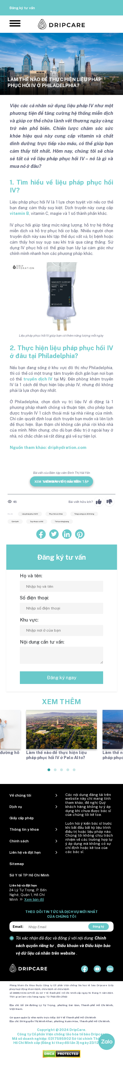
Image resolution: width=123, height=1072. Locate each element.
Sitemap (16, 864)
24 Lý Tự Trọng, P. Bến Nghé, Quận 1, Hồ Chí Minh (28, 894)
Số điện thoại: (34, 597)
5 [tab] (74, 772)
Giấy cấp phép (21, 818)
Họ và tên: (31, 575)
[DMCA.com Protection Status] (61, 1053)
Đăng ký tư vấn (22, 8)
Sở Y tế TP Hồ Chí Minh (29, 875)
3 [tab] (62, 772)
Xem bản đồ (34, 899)
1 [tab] (49, 772)
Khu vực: (29, 619)
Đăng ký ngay (61, 677)
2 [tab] (55, 772)
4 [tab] (68, 772)
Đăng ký (98, 926)
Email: (18, 926)
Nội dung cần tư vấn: (42, 642)
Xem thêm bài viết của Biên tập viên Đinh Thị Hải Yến (61, 481)
